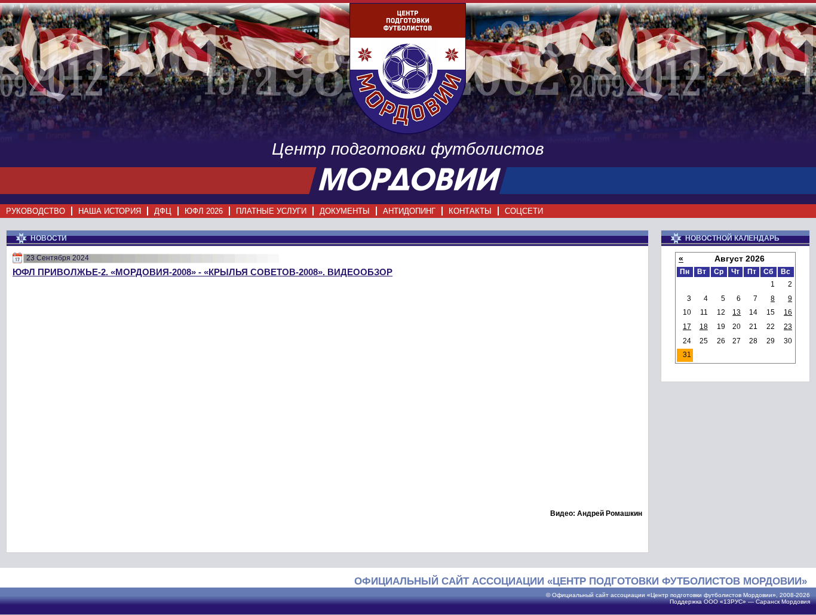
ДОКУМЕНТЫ (345, 211)
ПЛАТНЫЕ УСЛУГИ (271, 211)
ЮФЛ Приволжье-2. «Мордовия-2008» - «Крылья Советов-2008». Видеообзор (202, 272)
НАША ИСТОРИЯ (109, 211)
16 (788, 312)
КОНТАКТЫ (470, 211)
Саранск (768, 601)
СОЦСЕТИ (524, 211)
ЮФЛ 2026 (204, 211)
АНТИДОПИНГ (409, 211)
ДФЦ (162, 211)
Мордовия (795, 601)
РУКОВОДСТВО (35, 211)
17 (687, 326)
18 (704, 326)
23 (788, 326)
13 (736, 312)
